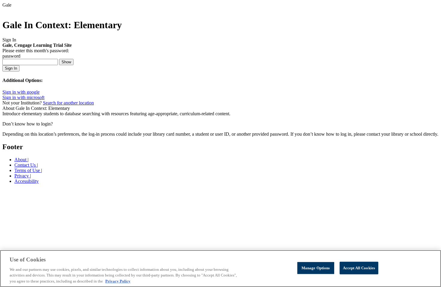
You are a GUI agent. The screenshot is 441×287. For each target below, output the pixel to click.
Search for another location (68, 102)
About (21, 159)
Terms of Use (27, 170)
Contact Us (25, 165)
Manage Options (316, 268)
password (11, 56)
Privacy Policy (117, 281)
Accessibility (26, 181)
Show (66, 62)
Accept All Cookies (359, 268)
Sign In (11, 68)
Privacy (22, 175)
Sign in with (21, 92)
